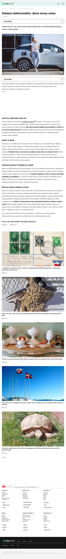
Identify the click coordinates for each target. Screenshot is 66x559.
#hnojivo (25, 530)
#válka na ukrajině (27, 502)
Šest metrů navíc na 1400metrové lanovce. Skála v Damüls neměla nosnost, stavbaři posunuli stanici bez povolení (32, 403)
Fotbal (44, 495)
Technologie (25, 498)
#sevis (4, 507)
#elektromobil (6, 505)
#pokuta (4, 527)
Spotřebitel (25, 497)
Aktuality (4, 492)
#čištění (4, 525)
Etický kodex (5, 545)
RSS (18, 545)
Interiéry (4, 517)
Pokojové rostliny (27, 517)
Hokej (44, 497)
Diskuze (14, 224)
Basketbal (45, 492)
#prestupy (46, 502)
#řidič (4, 502)
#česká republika (27, 504)
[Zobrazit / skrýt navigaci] (62, 4)
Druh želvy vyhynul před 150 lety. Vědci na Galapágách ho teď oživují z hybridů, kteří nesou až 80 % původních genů (31, 449)
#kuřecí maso (47, 530)
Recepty (45, 519)
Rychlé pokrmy (46, 521)
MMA (44, 498)
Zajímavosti (4, 499)
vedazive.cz (4, 8)
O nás (18, 541)
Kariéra (24, 541)
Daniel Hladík (8, 21)
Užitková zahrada (26, 519)
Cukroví (45, 515)
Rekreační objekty (6, 519)
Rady (3, 497)
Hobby (3, 515)
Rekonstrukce (5, 518)
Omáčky (45, 517)
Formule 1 (45, 494)
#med (45, 525)
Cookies (12, 545)
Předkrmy (45, 518)
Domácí (24, 492)
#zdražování (26, 507)
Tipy (24, 518)
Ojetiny (3, 495)
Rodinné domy (5, 521)
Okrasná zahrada (26, 515)
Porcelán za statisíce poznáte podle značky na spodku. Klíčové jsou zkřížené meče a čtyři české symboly (32, 359)
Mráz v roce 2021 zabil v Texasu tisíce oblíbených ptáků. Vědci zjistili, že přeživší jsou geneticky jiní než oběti (31, 314)
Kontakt (30, 541)
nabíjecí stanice (28, 122)
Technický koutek (6, 498)
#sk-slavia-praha (48, 507)
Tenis (44, 499)
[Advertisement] (33, 103)
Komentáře (25, 494)
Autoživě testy (5, 494)
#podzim (25, 527)
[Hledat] (58, 4)
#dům (4, 530)
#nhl (45, 505)
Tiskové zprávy (12, 8)
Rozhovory (25, 495)
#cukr (45, 527)
